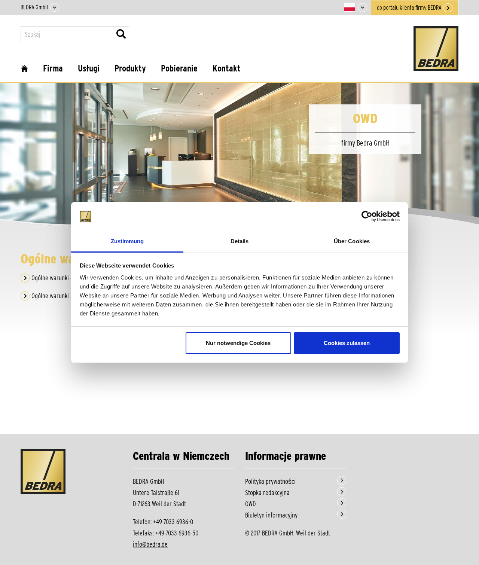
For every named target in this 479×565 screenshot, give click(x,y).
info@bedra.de (150, 544)
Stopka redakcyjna (267, 493)
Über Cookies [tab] (352, 241)
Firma (53, 68)
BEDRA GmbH (34, 7)
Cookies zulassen (347, 343)
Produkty (130, 68)
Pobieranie (179, 68)
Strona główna (24, 71)
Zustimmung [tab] (127, 241)
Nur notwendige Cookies (238, 343)
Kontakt (227, 68)
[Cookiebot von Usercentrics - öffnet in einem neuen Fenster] (367, 216)
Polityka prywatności (270, 481)
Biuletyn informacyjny (271, 515)
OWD (250, 504)
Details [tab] (240, 241)
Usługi (89, 68)
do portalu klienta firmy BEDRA (409, 7)
